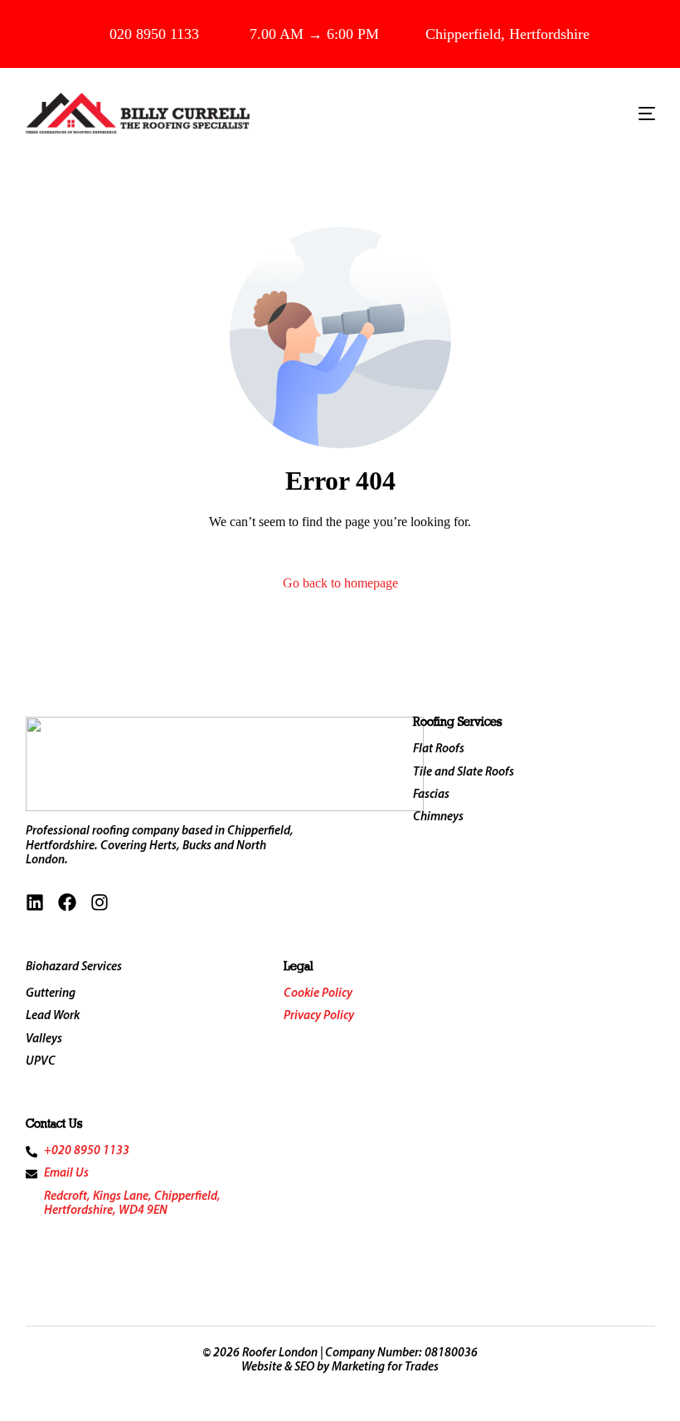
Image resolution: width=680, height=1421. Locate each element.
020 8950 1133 (154, 34)
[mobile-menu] (634, 113)
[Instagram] (99, 902)
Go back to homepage (340, 583)
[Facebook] (67, 902)
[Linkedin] (35, 902)
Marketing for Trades (385, 1367)
